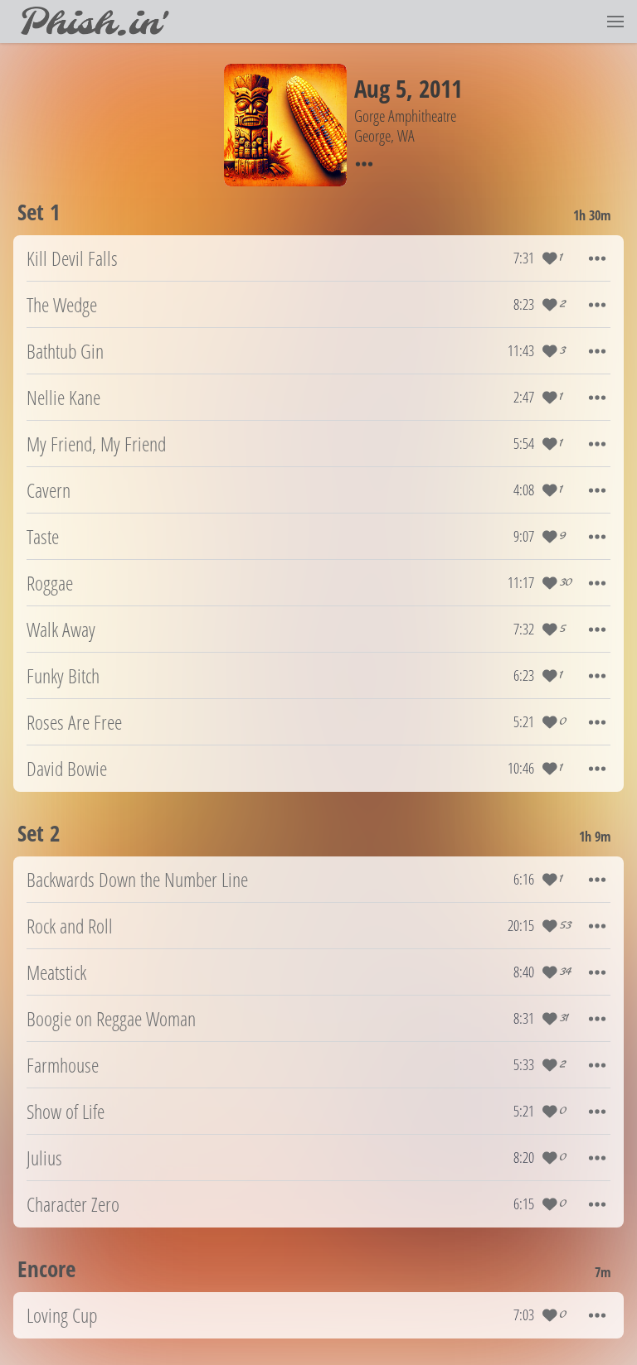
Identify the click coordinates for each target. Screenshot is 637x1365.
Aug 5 (380, 88)
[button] (615, 21)
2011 (440, 88)
